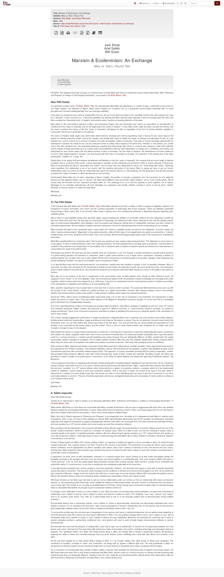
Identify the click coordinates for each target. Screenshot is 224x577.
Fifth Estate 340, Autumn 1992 (72, 26)
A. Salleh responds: (64, 84)
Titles (103, 573)
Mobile (138, 573)
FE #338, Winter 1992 (117, 95)
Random (86, 573)
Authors (110, 573)
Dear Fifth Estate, (63, 80)
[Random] (185, 3)
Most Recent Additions (124, 573)
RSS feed (96, 573)
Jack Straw (76, 18)
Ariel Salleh (66, 18)
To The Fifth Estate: (64, 82)
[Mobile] (178, 3)
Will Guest (86, 18)
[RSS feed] (181, 3)
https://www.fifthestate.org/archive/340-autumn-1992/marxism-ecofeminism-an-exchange (97, 23)
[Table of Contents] (136, 3)
